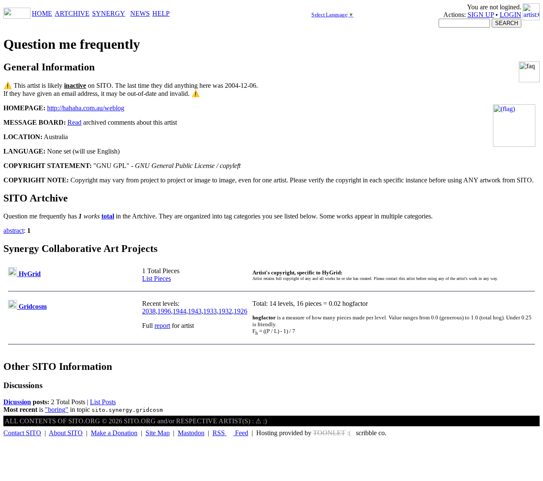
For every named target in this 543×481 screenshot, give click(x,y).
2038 (149, 311)
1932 (225, 311)
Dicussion (17, 401)
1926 (240, 311)
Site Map (158, 432)
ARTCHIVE (72, 13)
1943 (195, 311)
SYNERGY (108, 13)
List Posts (103, 401)
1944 (179, 311)
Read (74, 122)
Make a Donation (114, 432)
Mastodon (191, 432)
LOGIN (510, 14)
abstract (13, 230)
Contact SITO (22, 432)
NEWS (140, 13)
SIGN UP (480, 14)
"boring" (56, 409)
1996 (164, 311)
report (162, 325)
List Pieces (156, 278)
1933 (210, 311)
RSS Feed (230, 432)
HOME (42, 13)
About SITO (66, 432)
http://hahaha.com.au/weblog (85, 108)
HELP (161, 13)
